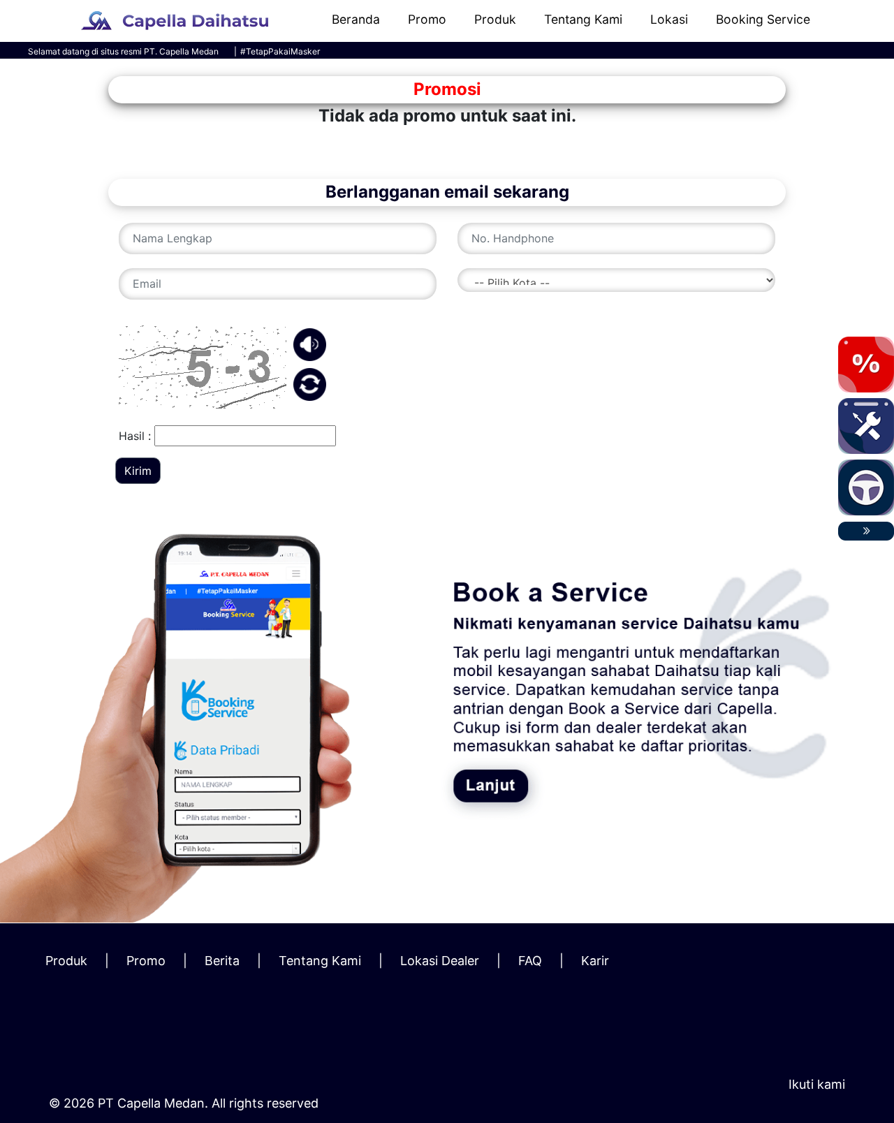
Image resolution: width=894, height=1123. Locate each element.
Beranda (356, 19)
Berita (222, 960)
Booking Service (763, 19)
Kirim (138, 471)
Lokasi (669, 19)
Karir (595, 960)
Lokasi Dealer (439, 960)
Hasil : (135, 436)
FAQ (530, 960)
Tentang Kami (583, 19)
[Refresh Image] (310, 396)
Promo (427, 19)
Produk (495, 19)
